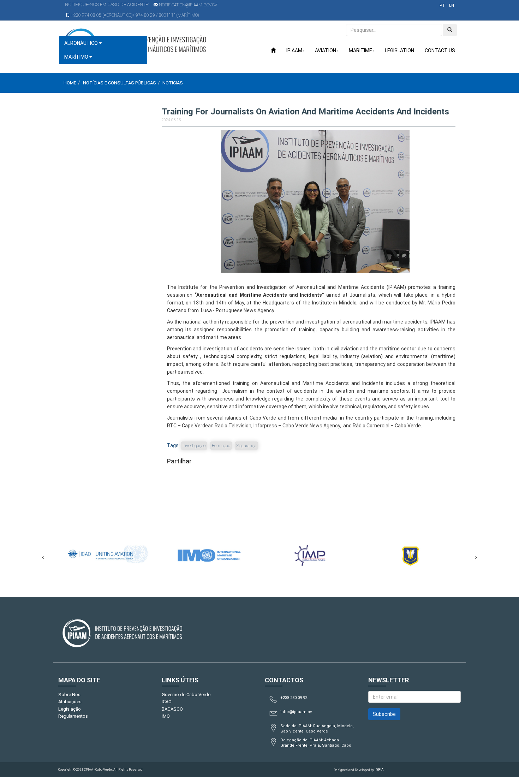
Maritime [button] (360, 50)
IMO (166, 716)
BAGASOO (172, 709)
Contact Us (440, 50)
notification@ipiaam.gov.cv (187, 4)
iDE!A (379, 770)
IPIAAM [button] (294, 50)
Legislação (69, 709)
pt (442, 5)
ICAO (167, 701)
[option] (118, 553)
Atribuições (70, 701)
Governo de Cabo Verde (186, 694)
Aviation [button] (325, 50)
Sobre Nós (69, 694)
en (451, 5)
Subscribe (384, 714)
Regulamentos (73, 716)
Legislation (399, 50)
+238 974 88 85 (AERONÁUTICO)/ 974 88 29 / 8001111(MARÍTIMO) (134, 15)
